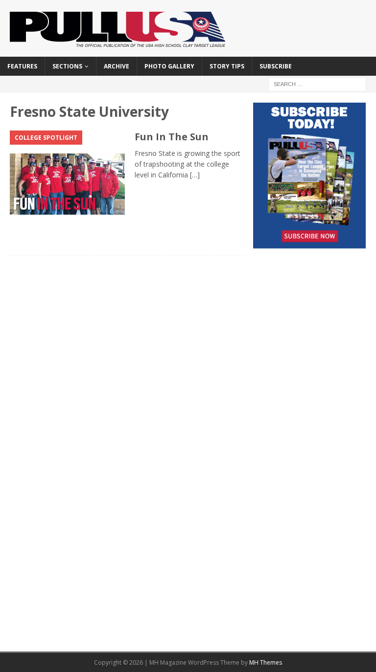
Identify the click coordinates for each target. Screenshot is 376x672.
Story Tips (227, 66)
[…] (195, 174)
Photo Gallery (169, 66)
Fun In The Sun (172, 136)
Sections (67, 66)
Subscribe (275, 66)
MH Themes (265, 662)
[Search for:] (317, 83)
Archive (116, 66)
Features (22, 66)
